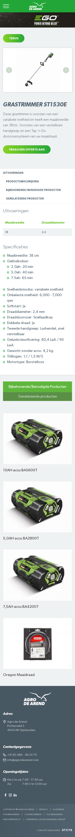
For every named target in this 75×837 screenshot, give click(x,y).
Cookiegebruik (32, 814)
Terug (13, 38)
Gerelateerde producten (25, 198)
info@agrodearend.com (23, 759)
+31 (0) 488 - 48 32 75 (22, 754)
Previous (9, 70)
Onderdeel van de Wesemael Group (45, 819)
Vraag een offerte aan (27, 149)
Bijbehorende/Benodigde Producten (33, 190)
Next (66, 70)
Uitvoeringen (13, 173)
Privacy (43, 809)
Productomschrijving (22, 181)
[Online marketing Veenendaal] (67, 831)
